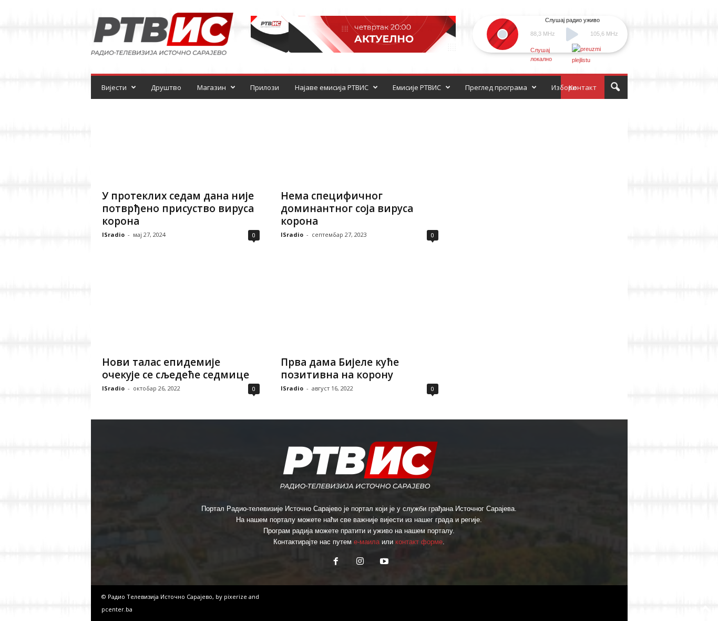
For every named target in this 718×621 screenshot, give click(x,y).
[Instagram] (360, 562)
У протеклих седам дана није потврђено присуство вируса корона (178, 208)
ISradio (113, 234)
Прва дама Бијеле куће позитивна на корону (340, 368)
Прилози (264, 87)
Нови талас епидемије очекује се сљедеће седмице (175, 368)
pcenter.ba (116, 609)
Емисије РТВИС (417, 87)
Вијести (114, 87)
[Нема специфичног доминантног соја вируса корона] (359, 141)
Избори (564, 87)
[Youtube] (383, 562)
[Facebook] (336, 562)
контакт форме (419, 542)
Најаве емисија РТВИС (331, 87)
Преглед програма (496, 87)
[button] (615, 87)
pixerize (236, 596)
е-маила (366, 542)
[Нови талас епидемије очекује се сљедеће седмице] (181, 307)
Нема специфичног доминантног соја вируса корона (347, 208)
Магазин (211, 87)
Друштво (166, 87)
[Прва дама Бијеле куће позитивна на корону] (359, 307)
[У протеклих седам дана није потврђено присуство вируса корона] (181, 141)
